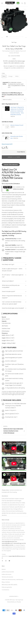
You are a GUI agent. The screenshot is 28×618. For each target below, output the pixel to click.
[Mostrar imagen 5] (11, 36)
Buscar (4, 569)
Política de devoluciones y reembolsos (12, 579)
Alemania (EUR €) (13, 596)
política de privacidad (8, 572)
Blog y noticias (6, 582)
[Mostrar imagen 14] (11, 38)
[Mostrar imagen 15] (13, 38)
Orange (10, 76)
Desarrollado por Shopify (14, 602)
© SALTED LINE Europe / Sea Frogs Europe (14, 599)
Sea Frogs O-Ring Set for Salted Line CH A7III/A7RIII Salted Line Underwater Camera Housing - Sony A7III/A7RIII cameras (17, 110)
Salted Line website (18, 189)
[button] (14, 147)
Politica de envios (6, 574)
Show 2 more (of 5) (7, 144)
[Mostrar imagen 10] (19, 36)
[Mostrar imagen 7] (14, 36)
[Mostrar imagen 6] (13, 36)
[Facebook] (2, 561)
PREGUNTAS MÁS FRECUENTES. (9, 584)
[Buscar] (22, 3)
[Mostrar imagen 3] (8, 36)
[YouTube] (9, 561)
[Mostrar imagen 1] (5, 36)
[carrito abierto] (24, 3)
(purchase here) (19, 394)
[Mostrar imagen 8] (16, 36)
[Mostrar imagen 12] (22, 36)
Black (4, 76)
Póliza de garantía (7, 587)
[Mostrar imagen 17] (16, 38)
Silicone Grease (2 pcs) (16, 125)
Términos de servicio (7, 577)
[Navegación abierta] (2, 3)
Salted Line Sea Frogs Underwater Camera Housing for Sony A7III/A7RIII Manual (13, 431)
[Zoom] (25, 10)
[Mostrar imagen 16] (14, 38)
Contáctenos (5, 590)
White (16, 76)
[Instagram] (5, 561)
